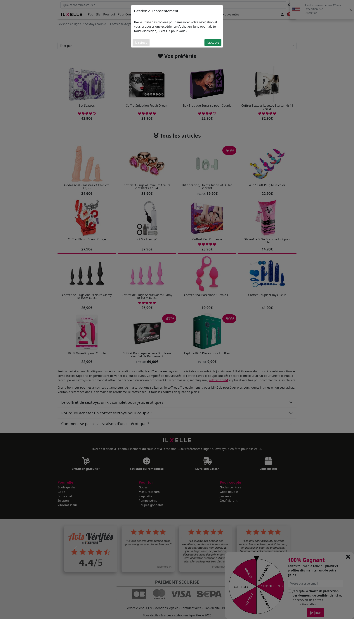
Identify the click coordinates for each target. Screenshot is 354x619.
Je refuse (141, 43)
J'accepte (213, 43)
